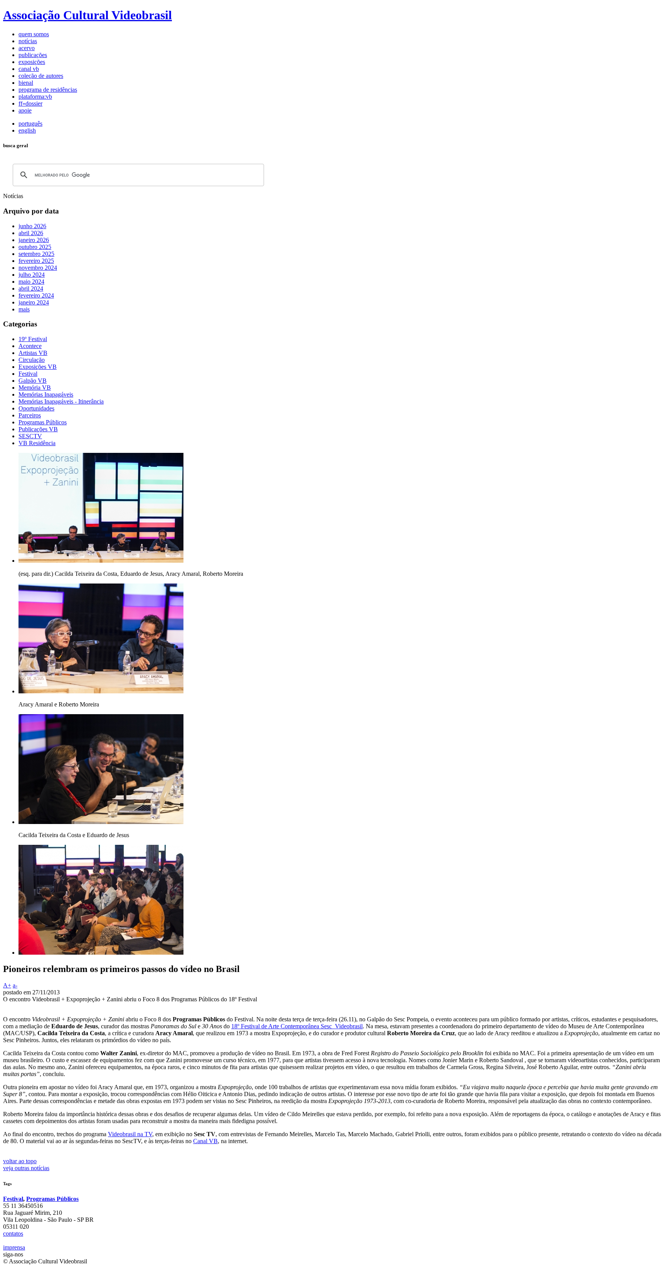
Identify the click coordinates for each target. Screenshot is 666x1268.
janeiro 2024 (33, 302)
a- (15, 985)
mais (24, 309)
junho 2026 (32, 226)
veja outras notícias (26, 1168)
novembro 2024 (37, 267)
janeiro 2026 (33, 240)
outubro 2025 (34, 247)
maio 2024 (31, 281)
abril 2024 (30, 288)
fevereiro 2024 (36, 295)
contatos (13, 1233)
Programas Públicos (52, 1199)
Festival (13, 1199)
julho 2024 (31, 274)
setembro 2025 (36, 254)
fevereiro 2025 (36, 260)
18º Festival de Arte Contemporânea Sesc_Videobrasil (297, 1026)
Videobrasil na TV (130, 1134)
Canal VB (205, 1141)
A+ (7, 985)
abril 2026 (30, 233)
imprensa (14, 1247)
